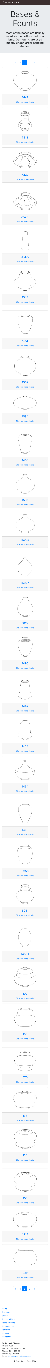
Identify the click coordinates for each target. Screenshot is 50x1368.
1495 (25, 663)
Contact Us (7, 1337)
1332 (25, 382)
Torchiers (6, 1312)
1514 (25, 341)
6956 (25, 871)
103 (25, 1034)
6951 (25, 910)
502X (25, 623)
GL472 (25, 257)
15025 (25, 540)
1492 (25, 706)
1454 (25, 786)
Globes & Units (8, 1319)
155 (25, 1198)
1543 (25, 297)
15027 (25, 583)
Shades (5, 1316)
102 (25, 993)
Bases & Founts (8, 1323)
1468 (25, 746)
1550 (25, 500)
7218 (25, 137)
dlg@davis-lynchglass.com (19, 1356)
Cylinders (6, 1330)
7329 (25, 174)
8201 (25, 1273)
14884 (25, 954)
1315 (25, 1234)
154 (25, 1155)
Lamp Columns (8, 1326)
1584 (25, 416)
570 (25, 1077)
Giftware (5, 1333)
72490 (25, 217)
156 (25, 1115)
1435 (25, 460)
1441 (25, 97)
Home (4, 1309)
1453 (25, 830)
